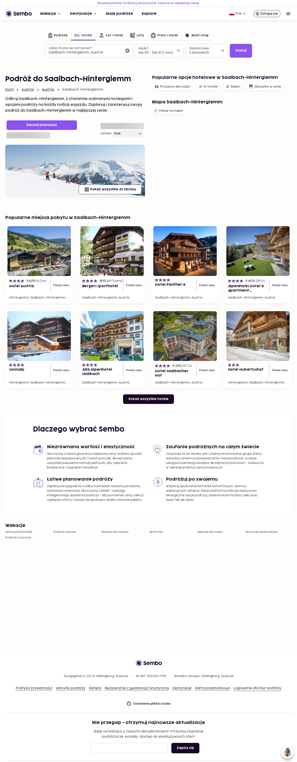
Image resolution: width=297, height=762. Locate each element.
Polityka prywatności (34, 688)
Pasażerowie (199, 48)
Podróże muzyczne (18, 537)
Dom (9, 90)
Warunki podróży (70, 688)
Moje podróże (119, 13)
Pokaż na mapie (171, 111)
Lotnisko (106, 133)
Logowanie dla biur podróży (257, 688)
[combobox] (85, 52)
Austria (28, 90)
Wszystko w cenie (267, 86)
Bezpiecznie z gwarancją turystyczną (137, 688)
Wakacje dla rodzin (210, 532)
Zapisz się (185, 748)
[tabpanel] (148, 51)
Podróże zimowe (64, 532)
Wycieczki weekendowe (261, 532)
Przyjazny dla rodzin (175, 86)
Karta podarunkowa (212, 688)
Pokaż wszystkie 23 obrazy (113, 189)
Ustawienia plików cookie (152, 703)
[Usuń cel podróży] (127, 50)
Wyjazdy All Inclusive (114, 532)
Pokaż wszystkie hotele (148, 399)
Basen (235, 86)
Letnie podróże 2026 (18, 532)
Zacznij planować (41, 125)
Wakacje (48, 13)
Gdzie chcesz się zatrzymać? (70, 48)
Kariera (95, 688)
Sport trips (156, 532)
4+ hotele (211, 86)
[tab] (58, 35)
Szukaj (241, 50)
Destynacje (81, 13)
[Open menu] (288, 13)
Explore (149, 13)
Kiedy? (143, 48)
